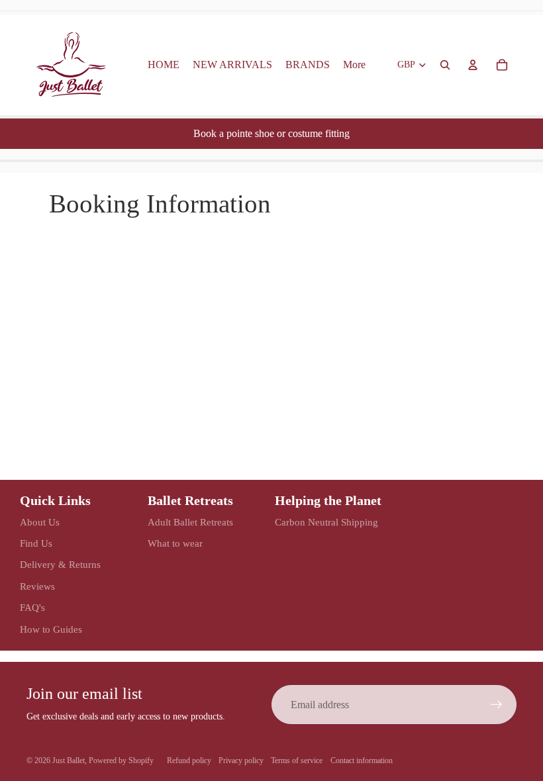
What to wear (175, 543)
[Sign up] (497, 705)
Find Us (36, 543)
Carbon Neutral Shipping (326, 522)
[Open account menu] (472, 64)
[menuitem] (354, 65)
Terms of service (296, 760)
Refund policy (189, 760)
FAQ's (32, 607)
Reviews (37, 586)
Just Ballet (68, 760)
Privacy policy (241, 760)
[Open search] (445, 64)
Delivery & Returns (60, 564)
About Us (40, 522)
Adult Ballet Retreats (190, 522)
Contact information (361, 760)
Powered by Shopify (121, 760)
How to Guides (51, 629)
